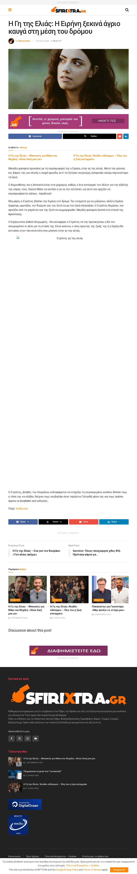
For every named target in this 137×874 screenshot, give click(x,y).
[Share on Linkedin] (126, 136)
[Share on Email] (119, 136)
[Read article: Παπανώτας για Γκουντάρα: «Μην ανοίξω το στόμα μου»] (111, 589)
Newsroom (24, 41)
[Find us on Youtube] (35, 739)
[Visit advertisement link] (68, 121)
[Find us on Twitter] (19, 739)
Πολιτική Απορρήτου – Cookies (60, 856)
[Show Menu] (10, 10)
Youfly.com (21, 508)
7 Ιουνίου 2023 (42, 41)
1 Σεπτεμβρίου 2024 (18, 618)
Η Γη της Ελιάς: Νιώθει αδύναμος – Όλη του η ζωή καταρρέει (66, 610)
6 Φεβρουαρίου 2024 (102, 614)
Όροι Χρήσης (32, 856)
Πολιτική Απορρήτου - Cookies (82, 865)
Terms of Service (92, 869)
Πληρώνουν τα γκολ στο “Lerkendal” (42, 771)
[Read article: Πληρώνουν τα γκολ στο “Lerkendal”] (15, 774)
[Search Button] (127, 10)
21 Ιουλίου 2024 (58, 618)
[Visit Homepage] (68, 10)
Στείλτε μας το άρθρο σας (95, 856)
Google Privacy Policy (67, 869)
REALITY (57, 41)
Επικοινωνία (14, 856)
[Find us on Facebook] (11, 739)
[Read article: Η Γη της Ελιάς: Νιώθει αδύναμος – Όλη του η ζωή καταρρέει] (69, 589)
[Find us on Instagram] (27, 739)
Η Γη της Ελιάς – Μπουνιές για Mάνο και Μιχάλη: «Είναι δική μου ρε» (26, 610)
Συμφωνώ (119, 869)
